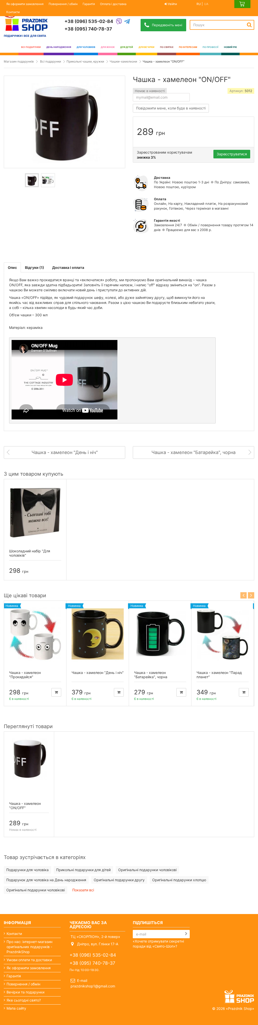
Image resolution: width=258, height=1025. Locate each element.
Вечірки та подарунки (25, 992)
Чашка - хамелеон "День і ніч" (98, 672)
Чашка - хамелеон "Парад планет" (219, 674)
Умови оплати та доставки (29, 960)
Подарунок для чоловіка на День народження (46, 880)
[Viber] (118, 22)
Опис (12, 267)
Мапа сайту (16, 1008)
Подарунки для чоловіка (27, 870)
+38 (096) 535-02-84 (88, 21)
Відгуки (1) (34, 267)
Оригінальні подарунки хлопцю (179, 880)
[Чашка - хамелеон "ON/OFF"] (32, 180)
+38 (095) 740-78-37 (88, 29)
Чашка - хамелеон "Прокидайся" (25, 674)
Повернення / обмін (63, 4)
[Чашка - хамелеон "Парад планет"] (222, 634)
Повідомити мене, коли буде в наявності (171, 108)
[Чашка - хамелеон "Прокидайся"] (35, 634)
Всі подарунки (50, 61)
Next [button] (251, 595)
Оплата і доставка (113, 4)
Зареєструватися (232, 154)
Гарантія (89, 4)
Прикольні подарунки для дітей (83, 870)
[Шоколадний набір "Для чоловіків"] (35, 512)
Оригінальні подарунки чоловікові (147, 870)
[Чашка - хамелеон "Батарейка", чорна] (160, 634)
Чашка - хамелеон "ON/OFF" (25, 805)
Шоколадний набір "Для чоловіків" (29, 553)
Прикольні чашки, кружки (85, 61)
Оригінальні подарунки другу (119, 880)
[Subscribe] (186, 933)
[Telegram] (127, 22)
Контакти (13, 12)
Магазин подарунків (19, 61)
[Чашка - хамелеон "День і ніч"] (98, 634)
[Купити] (56, 692)
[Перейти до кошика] (242, 4)
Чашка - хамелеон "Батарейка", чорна (150, 674)
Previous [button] (243, 595)
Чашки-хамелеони (123, 61)
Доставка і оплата (68, 267)
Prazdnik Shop (240, 1008)
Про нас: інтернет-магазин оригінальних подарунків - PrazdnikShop (29, 946)
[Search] (249, 24)
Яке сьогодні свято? (24, 1000)
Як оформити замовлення (25, 4)
